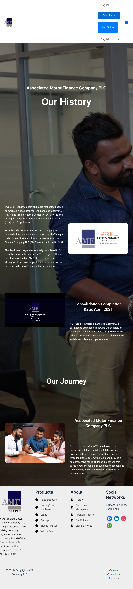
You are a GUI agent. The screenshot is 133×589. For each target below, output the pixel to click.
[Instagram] (123, 518)
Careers (113, 570)
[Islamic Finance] (46, 526)
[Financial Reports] (83, 515)
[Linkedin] (116, 518)
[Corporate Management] (84, 507)
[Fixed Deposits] (46, 500)
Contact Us (113, 574)
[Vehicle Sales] (45, 531)
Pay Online (108, 27)
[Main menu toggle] (126, 22)
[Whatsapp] (109, 525)
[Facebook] (109, 518)
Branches (113, 578)
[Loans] (41, 515)
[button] (109, 15)
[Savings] (42, 520)
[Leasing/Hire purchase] (49, 507)
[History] (77, 500)
